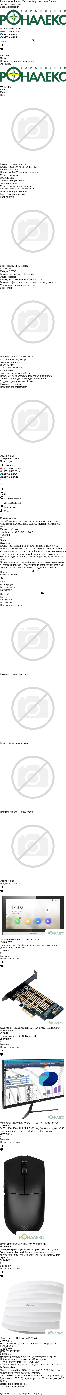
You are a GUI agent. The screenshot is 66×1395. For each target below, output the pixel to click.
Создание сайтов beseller (13, 1386)
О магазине (16, 4)
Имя (2, 537)
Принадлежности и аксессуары (16, 1359)
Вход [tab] (2, 581)
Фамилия (5, 534)
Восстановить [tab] (7, 587)
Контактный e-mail (10, 529)
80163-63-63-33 (10, 34)
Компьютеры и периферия (14, 1356)
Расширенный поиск (11, 1)
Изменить (5, 543)
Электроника (40, 1359)
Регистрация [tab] (6, 584)
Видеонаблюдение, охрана (42, 1356)
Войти (3, 597)
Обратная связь (40, 1)
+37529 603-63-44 (11, 31)
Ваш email (6, 590)
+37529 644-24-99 (11, 28)
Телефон (4, 532)
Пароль (4, 526)
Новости (26, 1)
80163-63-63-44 (10, 37)
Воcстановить (7, 602)
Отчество (5, 540)
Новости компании (10, 1351)
